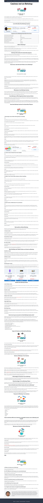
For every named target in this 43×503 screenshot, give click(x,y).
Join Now (35, 30)
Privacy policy (28, 501)
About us (14, 501)
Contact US (17, 501)
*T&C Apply (20, 147)
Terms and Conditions (22, 501)
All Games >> (29, 29)
